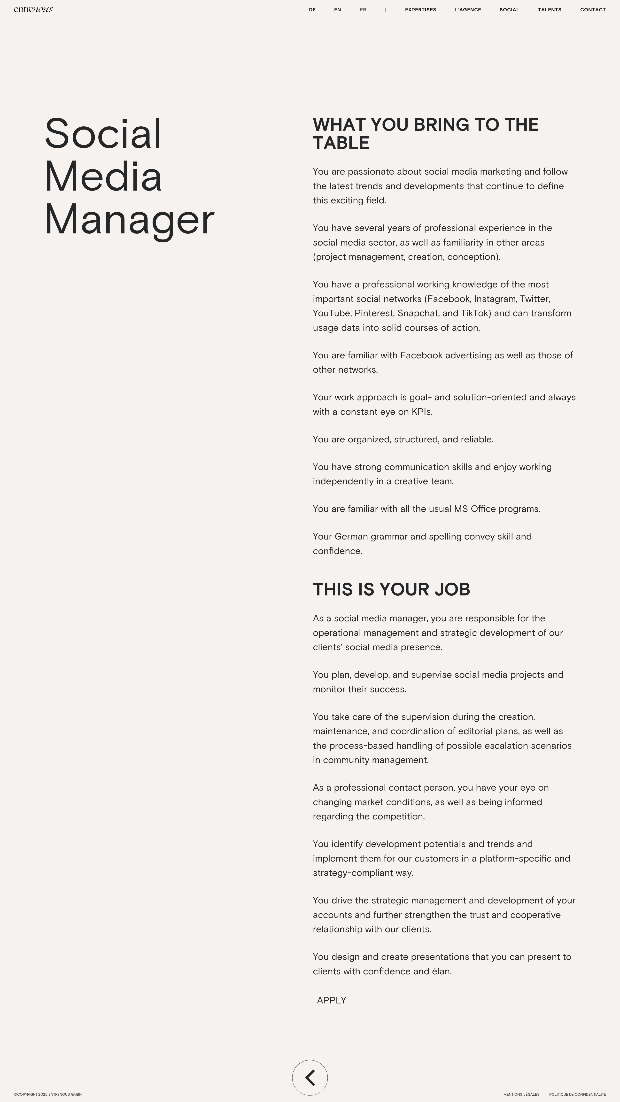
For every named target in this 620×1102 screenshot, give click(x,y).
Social (509, 9)
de (312, 9)
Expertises (420, 9)
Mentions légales (522, 1094)
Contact (593, 9)
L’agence (468, 9)
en (337, 9)
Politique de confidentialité (577, 1094)
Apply (331, 999)
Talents (550, 9)
